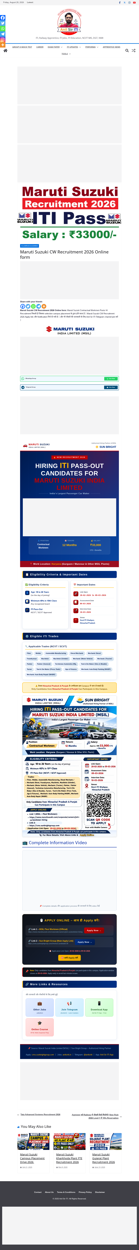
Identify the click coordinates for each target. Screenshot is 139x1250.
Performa (90, 47)
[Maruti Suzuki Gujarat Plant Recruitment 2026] (106, 1134)
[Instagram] (2, 39)
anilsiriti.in (67, 1055)
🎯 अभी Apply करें (69, 958)
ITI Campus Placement (29, 246)
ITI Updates (72, 47)
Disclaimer (100, 1192)
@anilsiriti (88, 1055)
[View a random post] (133, 50)
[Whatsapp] (33, 306)
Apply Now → (94, 930)
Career (39, 47)
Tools (65, 53)
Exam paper (54, 47)
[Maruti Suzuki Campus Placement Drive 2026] (33, 1134)
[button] (61, 47)
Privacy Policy (85, 1192)
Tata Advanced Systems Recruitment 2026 (40, 1114)
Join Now (112, 379)
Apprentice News (111, 47)
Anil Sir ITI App (106, 1055)
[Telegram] (38, 306)
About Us (49, 1192)
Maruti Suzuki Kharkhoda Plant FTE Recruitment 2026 (69, 1158)
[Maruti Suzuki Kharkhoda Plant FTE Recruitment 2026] (69, 1134)
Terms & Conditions (66, 1192)
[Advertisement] (69, 85)
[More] (44, 306)
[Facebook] (22, 306)
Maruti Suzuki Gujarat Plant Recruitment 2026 (103, 1158)
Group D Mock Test (22, 47)
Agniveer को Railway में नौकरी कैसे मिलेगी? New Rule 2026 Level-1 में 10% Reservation (95, 1117)
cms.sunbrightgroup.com (43, 1055)
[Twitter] (28, 306)
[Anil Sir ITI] (5, 50)
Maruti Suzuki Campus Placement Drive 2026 (32, 1158)
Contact (38, 1192)
